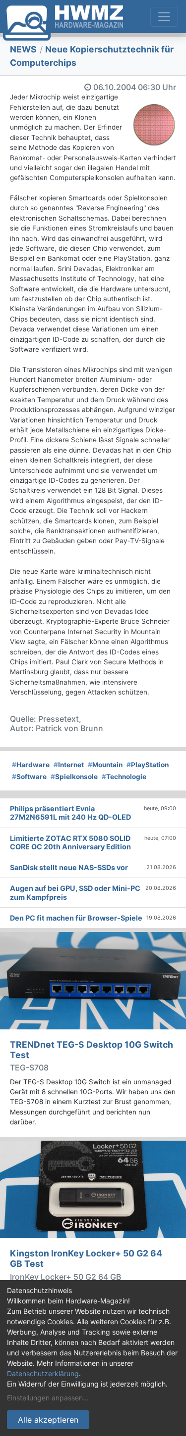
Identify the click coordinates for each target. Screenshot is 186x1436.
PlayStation (147, 765)
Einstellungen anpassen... (48, 1397)
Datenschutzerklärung (43, 1373)
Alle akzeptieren (48, 1420)
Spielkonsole (74, 777)
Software (29, 777)
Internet (69, 765)
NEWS (23, 49)
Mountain (105, 765)
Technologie (124, 777)
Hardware (31, 765)
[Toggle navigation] (164, 17)
